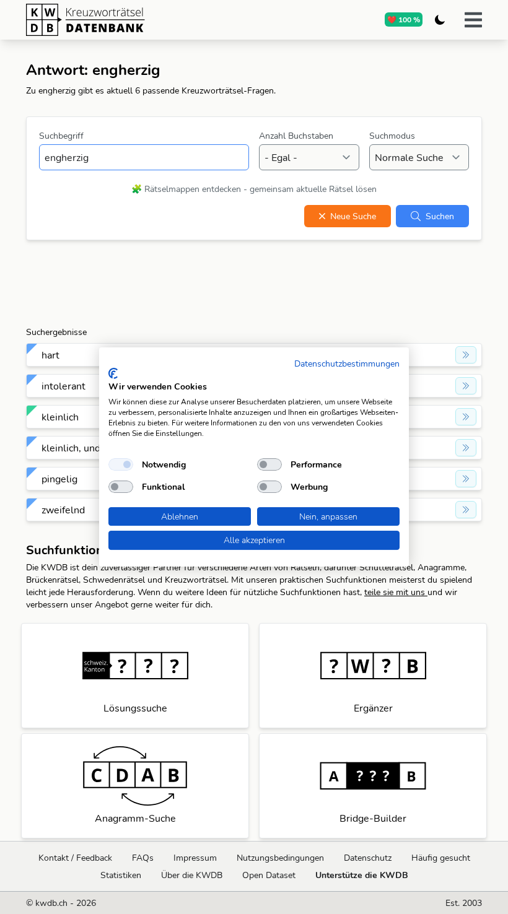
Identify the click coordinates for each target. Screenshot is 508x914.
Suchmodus (392, 135)
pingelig (59, 478)
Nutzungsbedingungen (280, 857)
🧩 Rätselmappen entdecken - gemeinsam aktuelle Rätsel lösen (254, 188)
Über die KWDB (191, 875)
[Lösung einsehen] (465, 354)
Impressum (195, 857)
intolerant (63, 386)
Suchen (440, 216)
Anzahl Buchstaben (296, 135)
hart (50, 355)
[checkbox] (120, 464)
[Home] (133, 20)
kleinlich (60, 417)
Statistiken (120, 875)
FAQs (143, 857)
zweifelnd (63, 509)
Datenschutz (368, 857)
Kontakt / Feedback (75, 857)
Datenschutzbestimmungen (347, 363)
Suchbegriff (61, 135)
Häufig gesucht (440, 857)
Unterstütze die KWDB (361, 875)
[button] (473, 20)
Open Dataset (269, 875)
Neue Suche (353, 216)
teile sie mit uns (395, 592)
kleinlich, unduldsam (87, 448)
